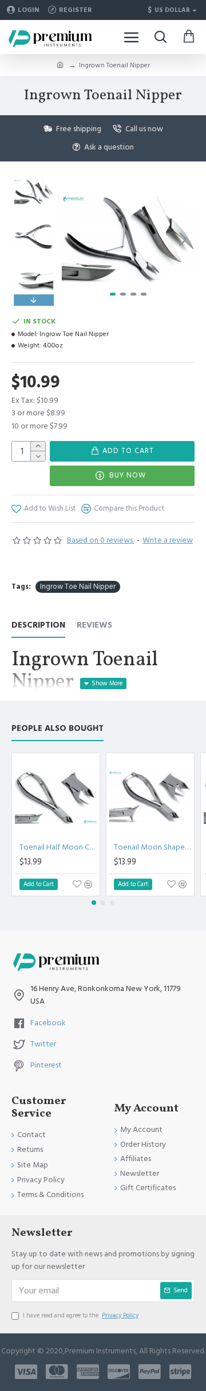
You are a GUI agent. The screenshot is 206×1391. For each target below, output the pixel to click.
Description (38, 625)
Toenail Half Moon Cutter (58, 847)
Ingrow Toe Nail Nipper (78, 586)
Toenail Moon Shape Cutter (152, 847)
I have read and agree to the (80, 1315)
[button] (73, 239)
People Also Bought (57, 728)
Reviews (94, 625)
